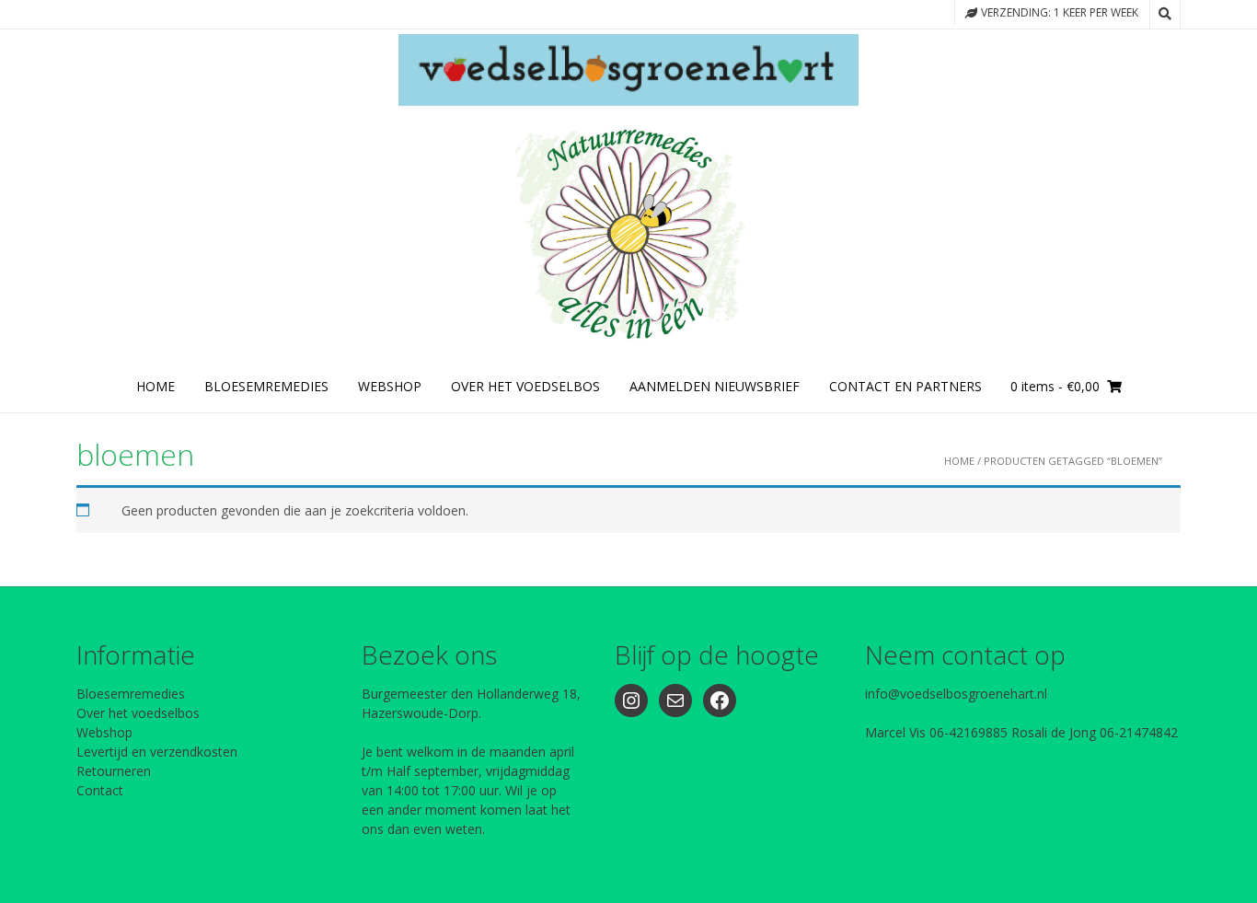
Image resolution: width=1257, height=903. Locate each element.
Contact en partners (905, 386)
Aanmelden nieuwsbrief (714, 386)
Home (155, 386)
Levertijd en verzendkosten (156, 751)
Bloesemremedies (130, 693)
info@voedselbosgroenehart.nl (956, 693)
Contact (99, 790)
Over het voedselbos (138, 713)
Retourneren (113, 771)
